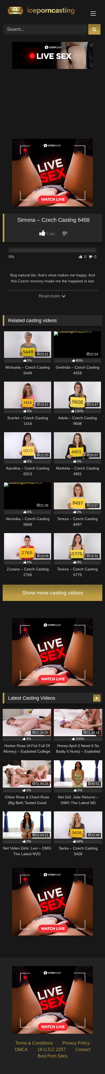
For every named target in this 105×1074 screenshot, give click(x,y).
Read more (50, 296)
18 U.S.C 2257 (51, 1049)
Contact (82, 1049)
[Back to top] (88, 1058)
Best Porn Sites (52, 1056)
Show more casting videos (52, 593)
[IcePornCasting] (43, 11)
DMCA (21, 1049)
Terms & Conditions (34, 1043)
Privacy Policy (76, 1043)
